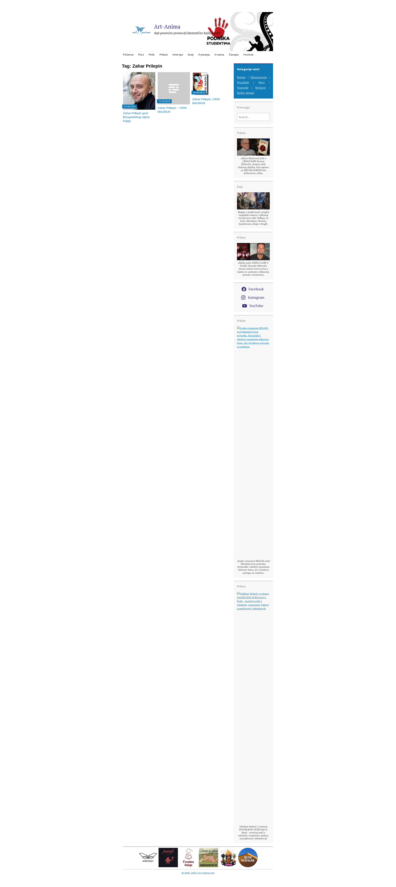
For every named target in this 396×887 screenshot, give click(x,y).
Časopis (234, 54)
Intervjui (177, 54)
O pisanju (204, 54)
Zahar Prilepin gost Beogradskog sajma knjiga (136, 117)
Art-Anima (167, 26)
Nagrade (242, 88)
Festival (248, 54)
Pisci (141, 54)
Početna (128, 54)
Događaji (243, 82)
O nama (219, 54)
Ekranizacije (259, 77)
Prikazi (163, 54)
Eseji (191, 54)
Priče (151, 54)
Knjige (241, 77)
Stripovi (260, 88)
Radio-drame (245, 93)
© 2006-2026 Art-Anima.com (198, 872)
